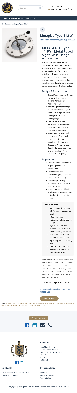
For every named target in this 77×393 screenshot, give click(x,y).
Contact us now (38, 318)
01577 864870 (56, 6)
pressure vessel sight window (64, 303)
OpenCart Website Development (55, 387)
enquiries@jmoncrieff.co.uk (61, 9)
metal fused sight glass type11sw (43, 303)
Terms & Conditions (48, 375)
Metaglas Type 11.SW (19, 24)
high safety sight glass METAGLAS (13, 305)
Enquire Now (49, 298)
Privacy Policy (45, 378)
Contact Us (30, 18)
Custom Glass (13, 18)
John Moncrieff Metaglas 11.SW (34, 305)
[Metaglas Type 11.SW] (19, 45)
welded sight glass (26, 303)
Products (21, 18)
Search (7, 24)
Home (5, 18)
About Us (44, 372)
